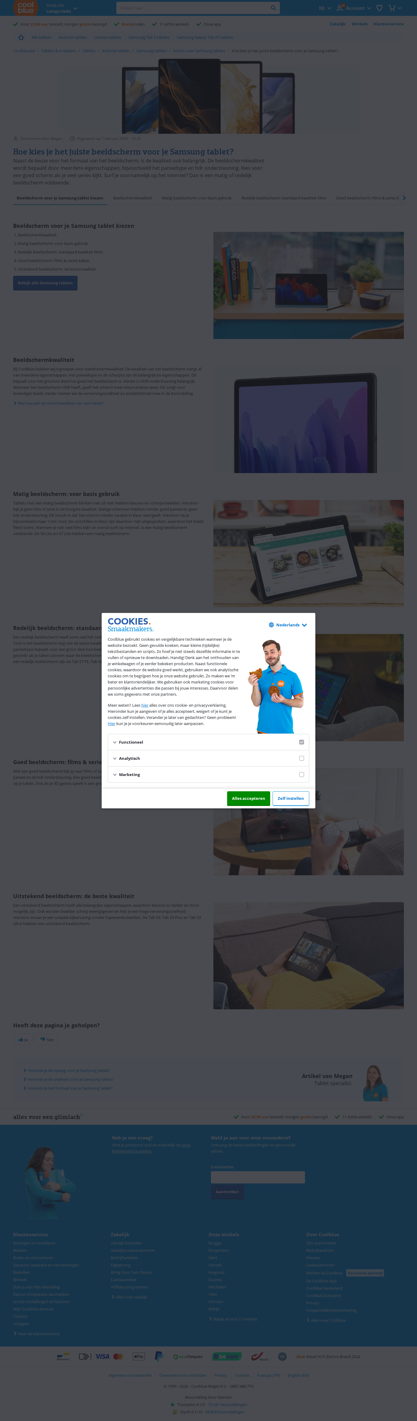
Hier (111, 723)
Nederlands (287, 625)
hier (144, 705)
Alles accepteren (248, 798)
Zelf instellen (291, 798)
